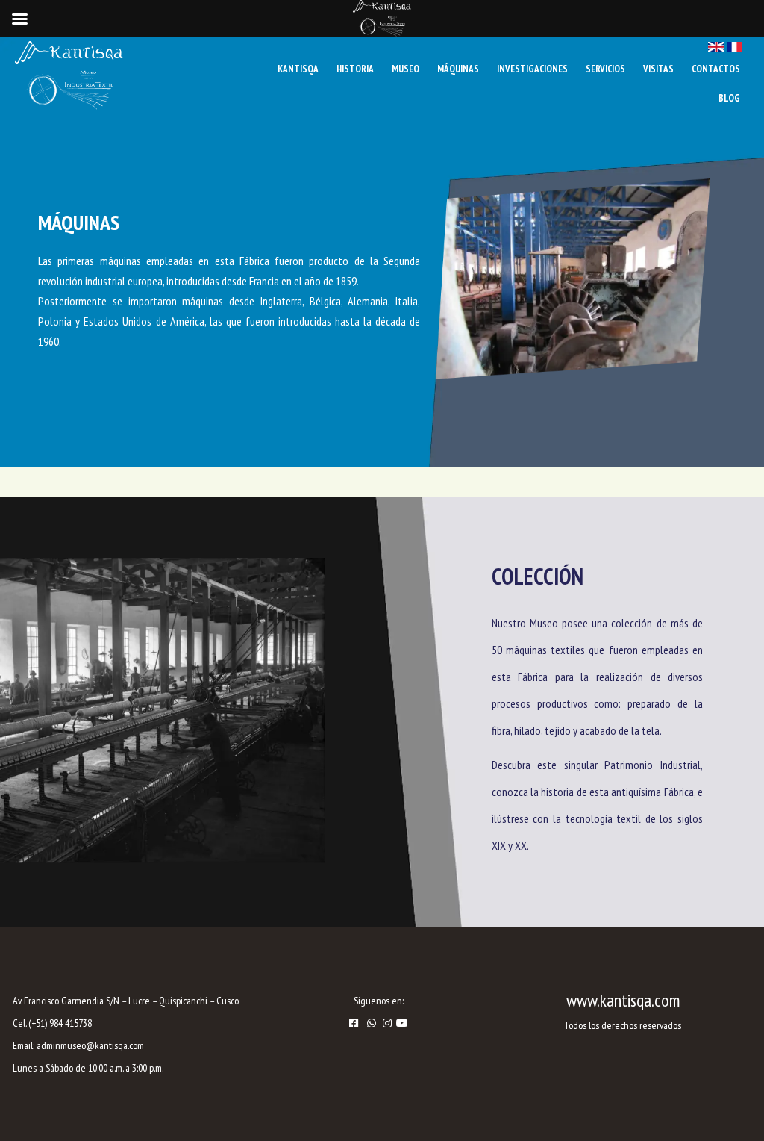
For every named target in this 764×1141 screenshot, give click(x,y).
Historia (355, 69)
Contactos (716, 69)
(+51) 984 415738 (60, 1023)
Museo (405, 69)
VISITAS (658, 69)
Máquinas (458, 69)
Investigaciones (532, 69)
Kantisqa (298, 69)
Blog (729, 98)
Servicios (605, 69)
